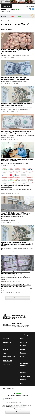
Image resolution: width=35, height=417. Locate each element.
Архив (22, 360)
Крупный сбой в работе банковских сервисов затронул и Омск (15, 186)
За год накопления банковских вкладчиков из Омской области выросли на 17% (15, 272)
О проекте (23, 369)
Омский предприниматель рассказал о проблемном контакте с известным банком (15, 78)
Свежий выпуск (24, 335)
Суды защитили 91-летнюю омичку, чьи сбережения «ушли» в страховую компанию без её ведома (17, 244)
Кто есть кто (24, 342)
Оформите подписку (18, 316)
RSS (21, 383)
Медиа (22, 338)
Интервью (23, 345)
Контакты (23, 372)
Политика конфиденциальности (13, 402)
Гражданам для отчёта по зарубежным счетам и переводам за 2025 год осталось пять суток (16, 132)
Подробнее (9, 406)
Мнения (22, 349)
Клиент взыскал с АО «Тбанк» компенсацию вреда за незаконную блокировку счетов (17, 104)
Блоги (22, 356)
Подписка (23, 379)
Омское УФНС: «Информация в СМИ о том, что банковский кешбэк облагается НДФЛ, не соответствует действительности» (16, 214)
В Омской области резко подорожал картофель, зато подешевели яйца (16, 50)
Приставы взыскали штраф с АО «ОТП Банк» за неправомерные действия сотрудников (16, 285)
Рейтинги (23, 352)
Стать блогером (25, 376)
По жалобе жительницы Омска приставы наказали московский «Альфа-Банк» (17, 160)
